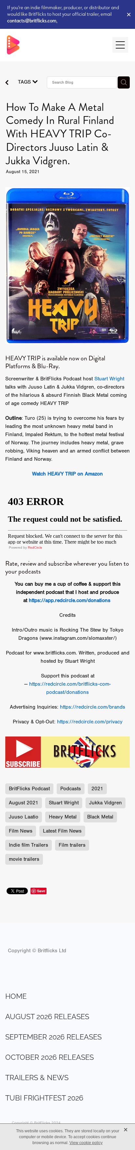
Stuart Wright (109, 379)
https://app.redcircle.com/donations (69, 600)
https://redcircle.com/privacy (90, 722)
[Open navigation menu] (120, 45)
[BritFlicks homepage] (56, 44)
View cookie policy (86, 1142)
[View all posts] (7, 83)
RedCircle (35, 547)
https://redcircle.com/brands (92, 707)
